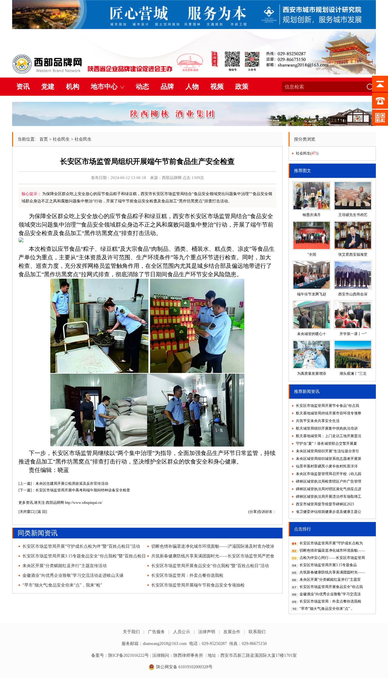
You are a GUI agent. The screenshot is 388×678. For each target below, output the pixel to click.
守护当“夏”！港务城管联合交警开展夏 (326, 443)
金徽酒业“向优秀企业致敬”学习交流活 (330, 594)
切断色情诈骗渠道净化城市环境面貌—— (332, 550)
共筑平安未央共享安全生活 (318, 421)
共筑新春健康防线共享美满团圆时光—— (332, 572)
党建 (48, 86)
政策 (242, 86)
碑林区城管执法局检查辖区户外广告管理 (328, 481)
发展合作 (231, 632)
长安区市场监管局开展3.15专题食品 (328, 565)
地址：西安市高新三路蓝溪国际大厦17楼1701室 (252, 655)
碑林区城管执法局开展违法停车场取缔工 (328, 496)
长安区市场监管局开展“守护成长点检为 (331, 543)
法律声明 (206, 632)
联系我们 (257, 632)
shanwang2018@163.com (165, 643)
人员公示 (181, 632)
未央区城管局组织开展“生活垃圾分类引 (327, 451)
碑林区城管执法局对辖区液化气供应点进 (328, 489)
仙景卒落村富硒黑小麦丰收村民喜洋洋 (327, 466)
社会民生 (61, 139)
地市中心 (104, 86)
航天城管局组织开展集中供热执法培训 (327, 428)
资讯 (23, 86)
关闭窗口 (27, 512)
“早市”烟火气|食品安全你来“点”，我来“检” (62, 585)
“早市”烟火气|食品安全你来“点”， (326, 609)
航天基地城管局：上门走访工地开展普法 (328, 436)
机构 (72, 86)
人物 (192, 86)
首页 (43, 139)
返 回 (42, 512)
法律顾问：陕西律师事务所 (177, 655)
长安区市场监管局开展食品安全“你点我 (331, 587)
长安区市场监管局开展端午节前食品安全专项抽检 (198, 585)
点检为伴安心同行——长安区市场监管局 (332, 558)
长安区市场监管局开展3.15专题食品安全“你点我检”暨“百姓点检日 (84, 556)
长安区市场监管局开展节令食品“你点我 (327, 406)
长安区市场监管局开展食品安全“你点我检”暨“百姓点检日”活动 (210, 565)
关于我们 (131, 632)
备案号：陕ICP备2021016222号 (120, 655)
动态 (142, 86)
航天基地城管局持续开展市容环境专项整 (328, 413)
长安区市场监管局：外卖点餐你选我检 (187, 575)
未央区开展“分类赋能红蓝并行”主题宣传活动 (64, 565)
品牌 (167, 86)
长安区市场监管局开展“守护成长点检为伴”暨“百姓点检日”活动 (81, 546)
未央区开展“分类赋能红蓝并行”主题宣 (330, 579)
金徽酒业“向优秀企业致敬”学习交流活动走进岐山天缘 (73, 575)
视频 (217, 86)
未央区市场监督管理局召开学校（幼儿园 (328, 474)
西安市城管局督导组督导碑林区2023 (325, 504)
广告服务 (156, 632)
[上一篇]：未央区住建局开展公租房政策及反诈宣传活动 (63, 483)
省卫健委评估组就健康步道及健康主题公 (328, 512)
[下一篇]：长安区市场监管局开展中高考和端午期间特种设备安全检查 (74, 490)
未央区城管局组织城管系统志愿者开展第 (328, 459)
